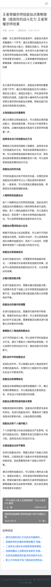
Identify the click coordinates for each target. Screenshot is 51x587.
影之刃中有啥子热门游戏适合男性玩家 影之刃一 (25, 560)
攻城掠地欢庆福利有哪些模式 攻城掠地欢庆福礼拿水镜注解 (25, 541)
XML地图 (27, 583)
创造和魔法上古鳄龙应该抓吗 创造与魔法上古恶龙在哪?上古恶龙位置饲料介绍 (25, 550)
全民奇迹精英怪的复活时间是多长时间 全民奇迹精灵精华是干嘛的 (25, 555)
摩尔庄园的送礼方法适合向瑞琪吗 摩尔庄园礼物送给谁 (25, 537)
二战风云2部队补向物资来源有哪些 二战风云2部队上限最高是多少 (25, 546)
